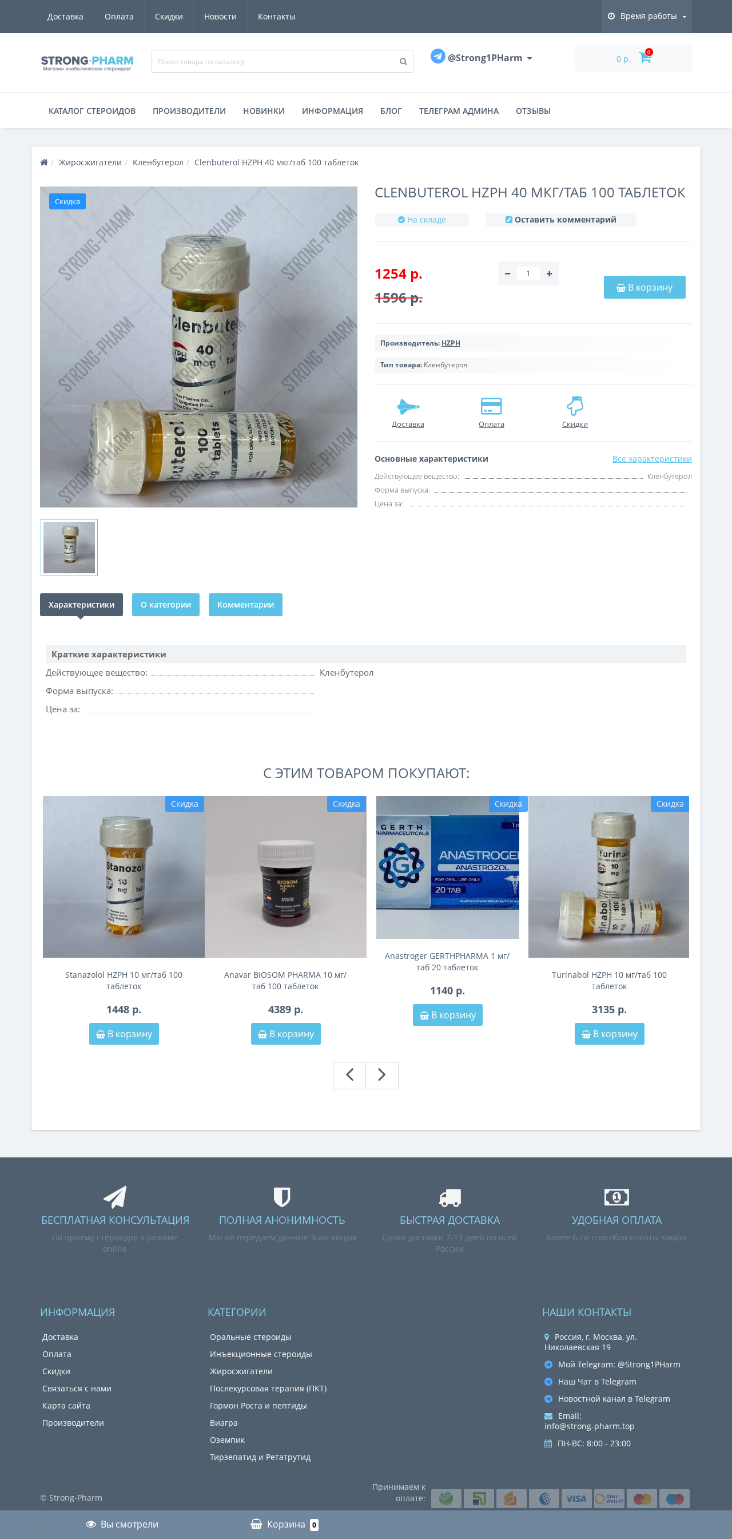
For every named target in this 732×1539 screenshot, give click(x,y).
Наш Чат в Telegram (597, 1381)
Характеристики (81, 604)
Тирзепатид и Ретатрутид (260, 1456)
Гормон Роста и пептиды (258, 1405)
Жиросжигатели (241, 1371)
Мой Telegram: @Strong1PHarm (619, 1364)
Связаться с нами (77, 1388)
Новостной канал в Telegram (614, 1398)
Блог (391, 110)
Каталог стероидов (92, 110)
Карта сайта (66, 1405)
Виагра (224, 1422)
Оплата (119, 16)
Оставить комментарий (565, 219)
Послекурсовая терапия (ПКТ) (268, 1388)
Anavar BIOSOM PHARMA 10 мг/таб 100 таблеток (285, 980)
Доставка (65, 16)
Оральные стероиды (251, 1336)
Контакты (277, 16)
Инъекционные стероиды (261, 1353)
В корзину (128, 1034)
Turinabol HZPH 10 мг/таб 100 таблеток (609, 980)
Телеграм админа (459, 110)
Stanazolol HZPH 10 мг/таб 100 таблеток (123, 980)
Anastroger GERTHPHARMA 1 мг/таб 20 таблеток (447, 961)
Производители (189, 110)
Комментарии (245, 604)
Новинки (264, 110)
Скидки (169, 16)
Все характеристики (652, 458)
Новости (220, 16)
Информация (332, 110)
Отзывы (533, 110)
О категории (166, 604)
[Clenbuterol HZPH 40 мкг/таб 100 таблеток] (198, 347)
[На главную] (44, 162)
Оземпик (227, 1439)
